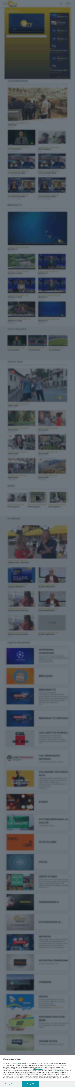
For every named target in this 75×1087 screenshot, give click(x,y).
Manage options (10, 1084)
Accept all (30, 1084)
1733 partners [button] (15, 1063)
